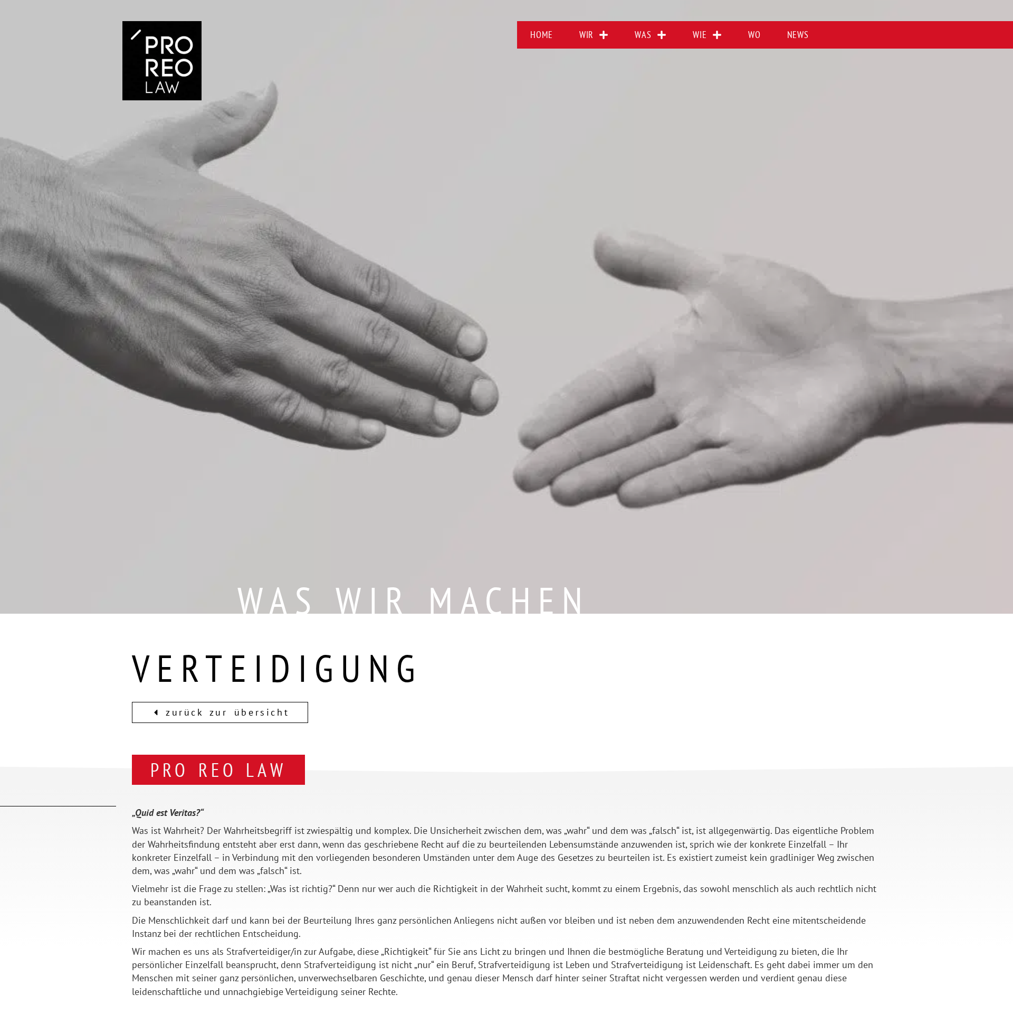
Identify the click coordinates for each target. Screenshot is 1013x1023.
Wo (754, 35)
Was (643, 35)
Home (541, 35)
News (798, 35)
